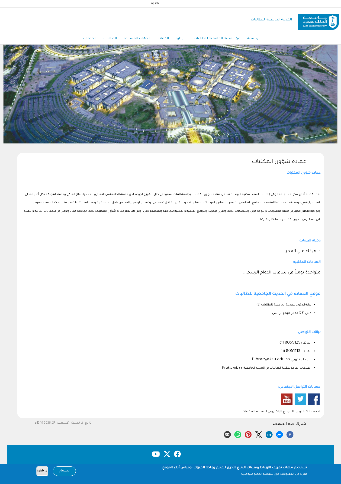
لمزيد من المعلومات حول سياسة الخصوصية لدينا (274, 474)
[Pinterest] (248, 433)
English (154, 3)
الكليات (163, 39)
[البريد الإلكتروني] (227, 433)
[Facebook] (289, 433)
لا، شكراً (42, 471)
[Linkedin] (269, 433)
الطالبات (110, 39)
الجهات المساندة (137, 39)
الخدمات (89, 39)
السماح (64, 471)
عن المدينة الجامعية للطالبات (217, 39)
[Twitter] (258, 433)
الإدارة (180, 39)
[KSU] (318, 20)
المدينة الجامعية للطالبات (271, 20)
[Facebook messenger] (279, 433)
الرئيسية (254, 39)
